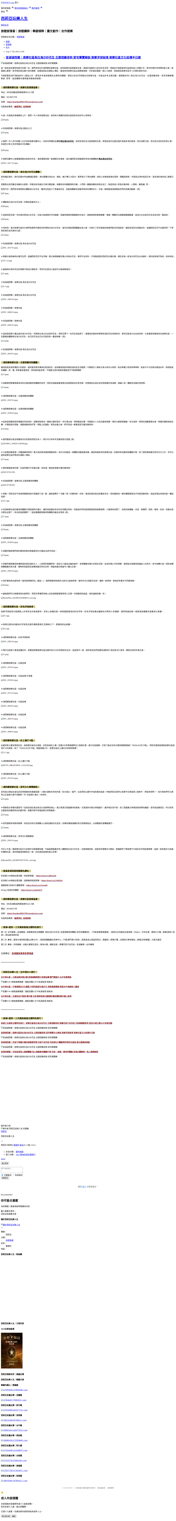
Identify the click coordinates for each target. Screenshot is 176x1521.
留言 (21, 1145)
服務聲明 (111, 1488)
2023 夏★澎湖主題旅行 (25, 1155)
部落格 (8, 45)
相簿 (8, 42)
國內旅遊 (19, 1152)
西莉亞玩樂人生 (14, 18)
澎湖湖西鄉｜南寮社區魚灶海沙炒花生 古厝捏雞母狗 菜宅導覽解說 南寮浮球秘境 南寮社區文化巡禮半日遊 (73, 57)
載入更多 (5, 1163)
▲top (3, 1159)
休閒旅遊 (20, 37)
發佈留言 (5, 1178)
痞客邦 (16, 1145)
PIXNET (70, 1488)
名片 (8, 47)
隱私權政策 (101, 1488)
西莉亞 (4, 1131)
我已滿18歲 (6, 1516)
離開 (13, 1516)
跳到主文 (5, 25)
